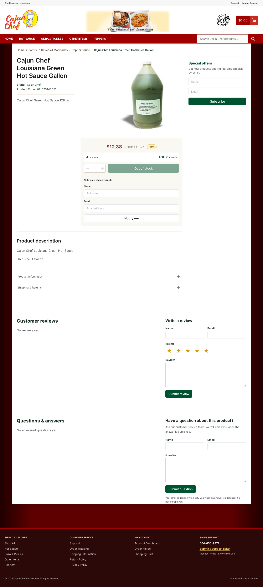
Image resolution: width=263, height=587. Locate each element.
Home (9, 38)
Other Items (78, 38)
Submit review (178, 394)
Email (87, 201)
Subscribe (217, 101)
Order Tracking (79, 548)
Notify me (131, 218)
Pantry (32, 50)
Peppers (100, 38)
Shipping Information (83, 554)
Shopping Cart (144, 554)
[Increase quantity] (102, 168)
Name (87, 186)
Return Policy (78, 559)
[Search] (253, 38)
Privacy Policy (78, 564)
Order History (143, 548)
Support (235, 3)
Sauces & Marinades (54, 50)
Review (170, 359)
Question (171, 455)
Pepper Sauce (81, 50)
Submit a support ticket (215, 548)
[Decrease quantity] (87, 168)
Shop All (10, 543)
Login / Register (250, 3)
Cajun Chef (34, 84)
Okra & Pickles (52, 38)
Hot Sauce (27, 38)
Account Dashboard (147, 543)
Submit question (180, 489)
